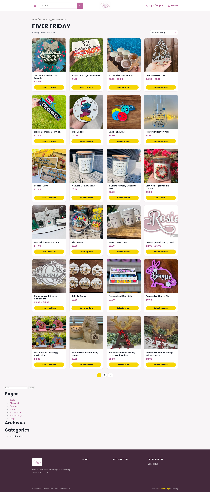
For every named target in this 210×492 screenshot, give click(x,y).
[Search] (80, 6)
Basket (13, 400)
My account (15, 412)
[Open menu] (35, 6)
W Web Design (164, 489)
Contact (14, 406)
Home (34, 19)
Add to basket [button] (86, 141)
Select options (49, 87)
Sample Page (16, 415)
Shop (12, 418)
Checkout (14, 403)
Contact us (153, 463)
